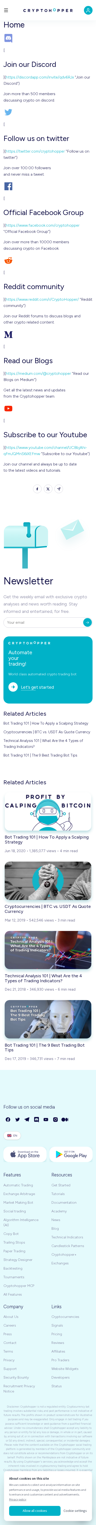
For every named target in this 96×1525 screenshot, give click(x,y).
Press (7, 1334)
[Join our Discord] (48, 38)
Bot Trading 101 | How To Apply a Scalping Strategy (45, 723)
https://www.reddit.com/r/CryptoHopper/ (42, 299)
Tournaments (13, 1277)
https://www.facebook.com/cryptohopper (43, 225)
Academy (59, 1211)
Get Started (60, 1185)
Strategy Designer (17, 1260)
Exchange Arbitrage (19, 1194)
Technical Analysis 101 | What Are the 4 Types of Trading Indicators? (43, 743)
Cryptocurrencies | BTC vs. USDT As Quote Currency (46, 732)
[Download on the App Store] (25, 1154)
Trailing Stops (14, 1242)
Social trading (14, 1211)
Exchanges (60, 1263)
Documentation (64, 1202)
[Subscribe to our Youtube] (48, 408)
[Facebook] (8, 1120)
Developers (60, 1377)
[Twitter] (18, 1120)
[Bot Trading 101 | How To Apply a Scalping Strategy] (48, 811)
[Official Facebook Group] (48, 186)
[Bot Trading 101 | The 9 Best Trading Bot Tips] (48, 1019)
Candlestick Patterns (67, 1246)
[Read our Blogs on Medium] (48, 334)
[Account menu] (88, 10)
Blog (55, 1228)
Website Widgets (65, 1369)
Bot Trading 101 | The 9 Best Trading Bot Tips (40, 755)
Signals (57, 1325)
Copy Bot (11, 1234)
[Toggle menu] (6, 10)
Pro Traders (60, 1360)
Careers (9, 1325)
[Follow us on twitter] (48, 112)
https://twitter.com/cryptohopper (35, 151)
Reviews (57, 1343)
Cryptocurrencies (65, 1317)
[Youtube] (46, 1120)
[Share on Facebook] (37, 489)
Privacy (9, 1360)
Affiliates (58, 1351)
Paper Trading (14, 1251)
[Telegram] (27, 1120)
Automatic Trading (18, 1185)
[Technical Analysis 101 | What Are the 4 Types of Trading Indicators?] (48, 950)
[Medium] (65, 1120)
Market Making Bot (18, 1202)
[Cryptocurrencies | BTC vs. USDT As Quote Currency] (48, 881)
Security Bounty (16, 1377)
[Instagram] (56, 1120)
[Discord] (37, 1120)
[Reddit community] (48, 260)
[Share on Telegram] (58, 489)
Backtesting (12, 1268)
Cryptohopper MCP (18, 1286)
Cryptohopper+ (64, 1255)
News (55, 1220)
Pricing (56, 1334)
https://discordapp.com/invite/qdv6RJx (40, 77)
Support (10, 1369)
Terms (8, 1351)
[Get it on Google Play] (71, 1154)
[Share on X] (48, 489)
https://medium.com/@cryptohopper (38, 373)
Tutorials (58, 1194)
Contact (9, 1343)
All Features (12, 1294)
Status (56, 1386)
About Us (10, 1317)
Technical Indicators (67, 1237)
